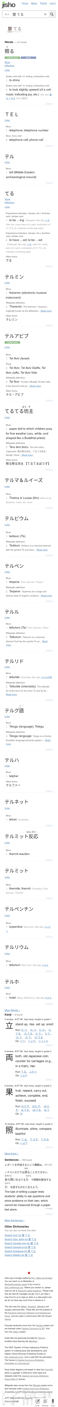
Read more (46, 310)
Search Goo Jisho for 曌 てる (20, 1239)
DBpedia (36, 1385)
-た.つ (33, 1030)
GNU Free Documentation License (37, 1391)
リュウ (31, 1041)
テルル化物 (46, 677)
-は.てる (36, 1110)
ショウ (23, 1143)
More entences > (15, 1220)
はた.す (36, 1106)
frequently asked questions (29, 1290)
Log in (53, 3)
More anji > (12, 1153)
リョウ (23, 1075)
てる (17, 29)
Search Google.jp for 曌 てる (20, 1247)
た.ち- (42, 1030)
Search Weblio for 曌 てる (19, 1255)
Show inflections (9, 64)
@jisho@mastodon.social (16, 1284)
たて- (48, 1033)
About (34, 3)
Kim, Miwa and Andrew (42, 1277)
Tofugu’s (41, 1337)
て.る (24, 1139)
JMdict (23, 1306)
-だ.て (28, 1037)
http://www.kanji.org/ (14, 1356)
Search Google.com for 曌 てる (22, 1243)
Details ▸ (49, 103)
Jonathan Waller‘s (33, 1397)
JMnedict (41, 1306)
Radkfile (8, 1309)
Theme (43, 3)
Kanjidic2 (32, 1306)
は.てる (25, 1110)
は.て (46, 1110)
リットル (43, 1041)
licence (8, 1319)
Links (7, 70)
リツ (22, 1041)
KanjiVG (49, 1369)
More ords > (12, 1010)
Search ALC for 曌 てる (17, 1235)
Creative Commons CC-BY (33, 1328)
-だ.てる (38, 1037)
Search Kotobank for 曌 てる (20, 1251)
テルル (45, 965)
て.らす (34, 1139)
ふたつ (33, 1071)
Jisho (8, 5)
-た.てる (28, 1033)
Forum (25, 3)
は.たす (25, 1106)
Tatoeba (39, 1325)
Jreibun (50, 1208)
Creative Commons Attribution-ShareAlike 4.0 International (25, 1362)
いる (47, 220)
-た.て (18, 1037)
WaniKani (33, 1341)
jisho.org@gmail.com (14, 1287)
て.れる (45, 1139)
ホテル (48, 997)
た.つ (24, 1030)
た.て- (38, 1033)
